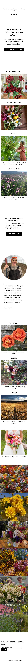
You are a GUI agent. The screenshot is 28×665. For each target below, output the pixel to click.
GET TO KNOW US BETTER (14, 49)
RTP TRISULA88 (7, 304)
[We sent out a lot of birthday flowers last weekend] (14, 534)
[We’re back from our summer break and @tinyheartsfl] (14, 590)
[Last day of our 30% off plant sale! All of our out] (14, 618)
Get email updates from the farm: (12, 643)
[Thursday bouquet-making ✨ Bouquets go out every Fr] (14, 479)
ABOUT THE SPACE (14, 233)
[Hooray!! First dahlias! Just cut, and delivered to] (14, 507)
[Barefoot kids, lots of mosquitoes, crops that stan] (14, 562)
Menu (15, 14)
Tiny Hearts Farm (14, 4)
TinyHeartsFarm (18, 660)
